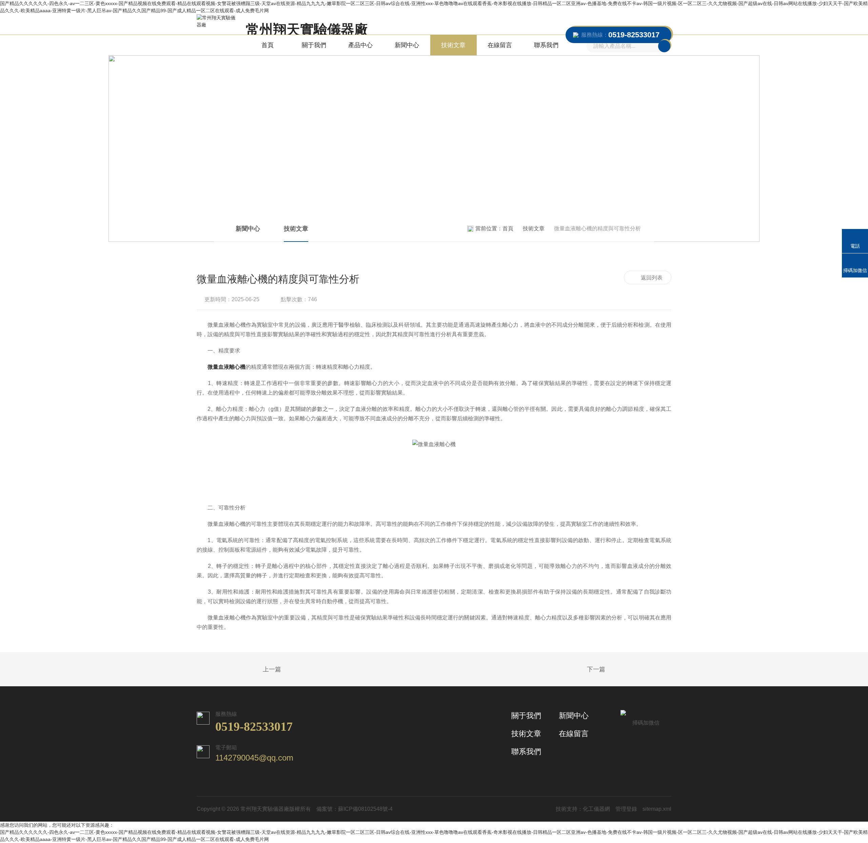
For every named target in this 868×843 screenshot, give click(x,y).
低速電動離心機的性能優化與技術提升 (614, 670)
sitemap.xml (657, 809)
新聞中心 (407, 45)
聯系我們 (546, 45)
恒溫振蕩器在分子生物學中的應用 (254, 670)
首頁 (267, 45)
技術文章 (453, 45)
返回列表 (652, 278)
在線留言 (500, 45)
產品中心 (360, 45)
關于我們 (314, 45)
